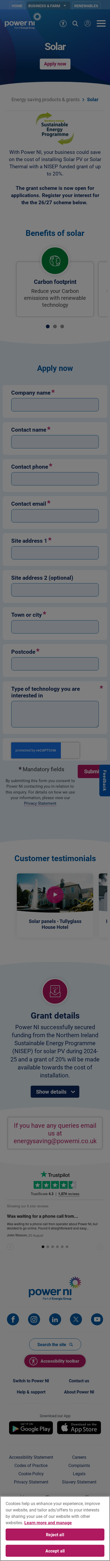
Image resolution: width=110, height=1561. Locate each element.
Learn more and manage (48, 1522)
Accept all (55, 1551)
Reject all (55, 1534)
